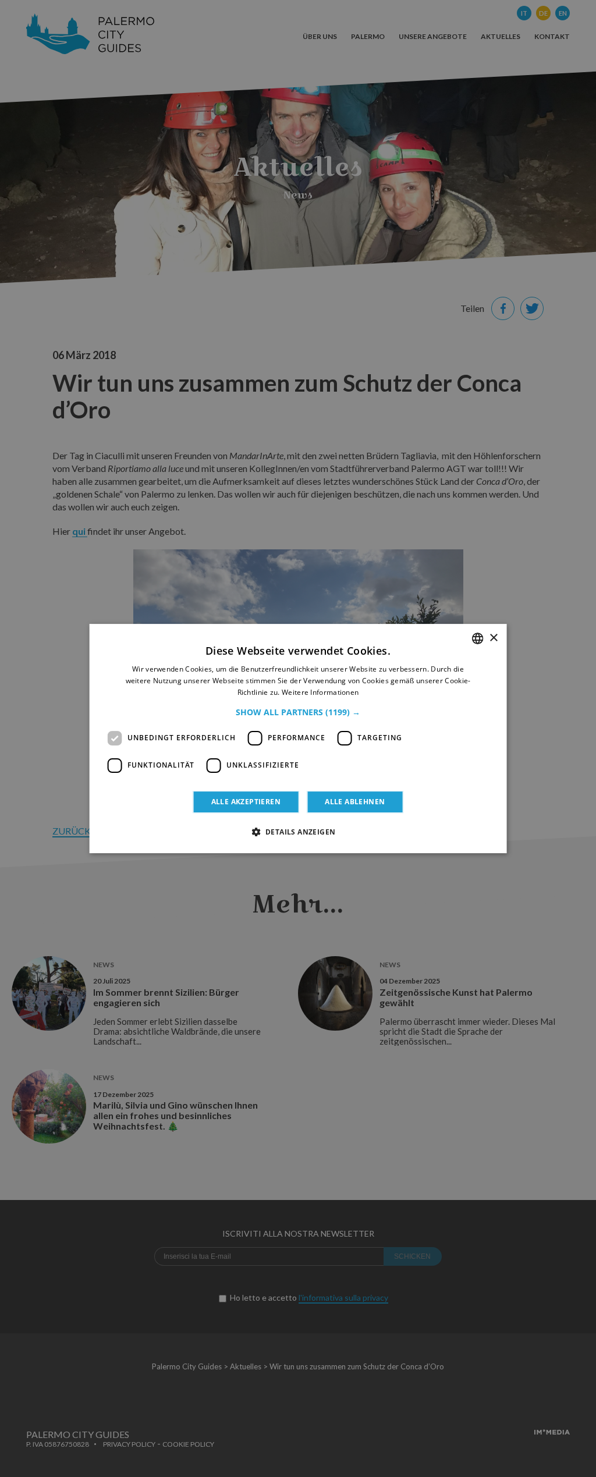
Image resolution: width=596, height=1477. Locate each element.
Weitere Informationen (320, 692)
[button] (298, 712)
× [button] (493, 638)
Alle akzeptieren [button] (246, 802)
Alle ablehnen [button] (355, 802)
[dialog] (298, 738)
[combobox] (477, 638)
